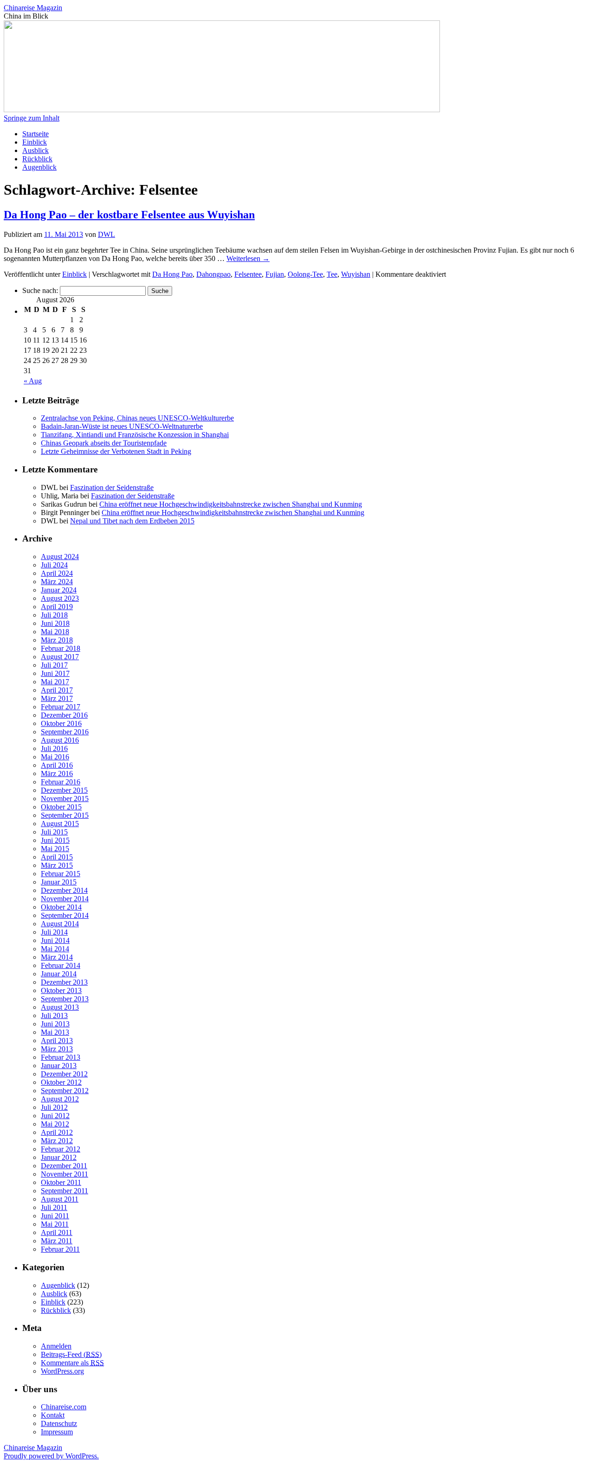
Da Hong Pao (172, 274)
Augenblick (39, 167)
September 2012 (65, 1091)
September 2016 (65, 732)
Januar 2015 (59, 882)
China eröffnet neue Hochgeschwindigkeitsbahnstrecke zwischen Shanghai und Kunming (230, 504)
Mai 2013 (55, 1032)
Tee (332, 274)
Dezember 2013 (64, 982)
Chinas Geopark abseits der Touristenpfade (104, 443)
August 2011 (59, 1199)
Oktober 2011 (61, 1182)
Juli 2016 (54, 748)
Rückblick (37, 159)
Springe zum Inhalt (31, 118)
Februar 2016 (60, 782)
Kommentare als (72, 1363)
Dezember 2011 (64, 1166)
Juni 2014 (55, 940)
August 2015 (60, 823)
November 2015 (65, 798)
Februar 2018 (60, 648)
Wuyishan (355, 274)
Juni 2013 (55, 1024)
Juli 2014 (54, 932)
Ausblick (35, 150)
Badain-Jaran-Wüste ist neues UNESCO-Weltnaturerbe (122, 426)
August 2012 (60, 1099)
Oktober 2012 (61, 1082)
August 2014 (60, 924)
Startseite (35, 134)
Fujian (274, 274)
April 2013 (57, 1040)
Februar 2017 (60, 707)
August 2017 (60, 657)
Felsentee (248, 274)
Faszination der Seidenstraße (112, 487)
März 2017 (57, 698)
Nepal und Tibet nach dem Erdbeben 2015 (132, 521)
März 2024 (57, 582)
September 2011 (64, 1191)
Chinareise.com (63, 1407)
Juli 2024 (54, 565)
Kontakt (53, 1415)
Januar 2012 (59, 1157)
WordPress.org (62, 1371)
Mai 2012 (55, 1124)
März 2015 (57, 865)
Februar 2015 (60, 874)
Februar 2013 (60, 1057)
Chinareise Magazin (33, 8)
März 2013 (57, 1049)
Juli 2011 (54, 1207)
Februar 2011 (60, 1249)
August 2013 (60, 1007)
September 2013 (65, 999)
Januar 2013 (59, 1065)
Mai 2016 (55, 757)
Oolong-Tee (305, 274)
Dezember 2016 (64, 715)
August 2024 (60, 556)
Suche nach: (40, 290)
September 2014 (65, 915)
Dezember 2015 (64, 790)
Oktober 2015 (61, 807)
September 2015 (65, 815)
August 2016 (60, 740)
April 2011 (56, 1232)
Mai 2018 (55, 632)
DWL (106, 234)
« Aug (33, 381)
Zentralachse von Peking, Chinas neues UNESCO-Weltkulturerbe (137, 418)
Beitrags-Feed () (71, 1354)
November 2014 (65, 899)
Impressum (57, 1432)
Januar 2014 (59, 974)
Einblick (34, 142)
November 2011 (64, 1174)
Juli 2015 (54, 832)
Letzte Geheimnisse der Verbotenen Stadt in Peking (116, 451)
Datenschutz (59, 1423)
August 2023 (60, 598)
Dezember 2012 (64, 1074)
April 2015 (57, 857)
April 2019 (57, 607)
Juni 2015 (55, 840)
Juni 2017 (55, 673)
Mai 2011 (55, 1224)
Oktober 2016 (61, 723)
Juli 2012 (54, 1107)
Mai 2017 (55, 682)
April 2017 (57, 690)
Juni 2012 (55, 1116)
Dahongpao (213, 274)
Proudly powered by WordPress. (51, 1456)
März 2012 (57, 1141)
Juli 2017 (54, 665)
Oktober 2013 (61, 990)
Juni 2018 (55, 623)
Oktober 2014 (61, 907)
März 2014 (57, 957)
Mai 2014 (55, 949)
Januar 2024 (59, 590)
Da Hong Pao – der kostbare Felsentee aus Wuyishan (129, 215)
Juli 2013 (54, 1015)
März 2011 (56, 1241)
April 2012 (57, 1132)
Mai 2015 (55, 849)
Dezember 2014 (64, 890)
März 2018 (57, 640)
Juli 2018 (54, 615)
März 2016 (57, 773)
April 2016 (57, 765)
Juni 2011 (55, 1216)
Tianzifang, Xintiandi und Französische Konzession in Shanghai (135, 435)
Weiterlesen (248, 258)
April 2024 (57, 573)
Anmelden (56, 1346)
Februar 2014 (60, 965)
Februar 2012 (60, 1149)
